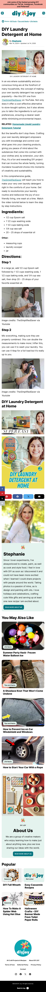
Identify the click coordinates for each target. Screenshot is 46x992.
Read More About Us (23, 854)
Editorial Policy (22, 965)
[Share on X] (2, 498)
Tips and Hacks (23, 21)
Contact (23, 969)
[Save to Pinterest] (2, 493)
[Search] (43, 13)
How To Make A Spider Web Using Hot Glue (12, 911)
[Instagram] (16, 974)
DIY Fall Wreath (12, 884)
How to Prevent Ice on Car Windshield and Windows (18, 730)
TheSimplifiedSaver (11, 100)
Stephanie (16, 41)
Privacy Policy (36, 965)
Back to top (21, 988)
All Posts (13, 21)
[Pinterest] (30, 974)
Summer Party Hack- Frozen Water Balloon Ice (19, 654)
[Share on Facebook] (2, 488)
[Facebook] (20, 974)
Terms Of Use (10, 965)
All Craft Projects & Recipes (16, 960)
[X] (25, 974)
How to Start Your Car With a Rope (23, 767)
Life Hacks (34, 21)
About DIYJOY (34, 960)
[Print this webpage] (2, 503)
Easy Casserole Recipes (34, 886)
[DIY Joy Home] (24, 13)
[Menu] (2, 13)
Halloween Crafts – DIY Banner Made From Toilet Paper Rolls (32, 914)
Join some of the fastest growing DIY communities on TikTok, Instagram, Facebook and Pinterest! (23, 4)
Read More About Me (13, 607)
